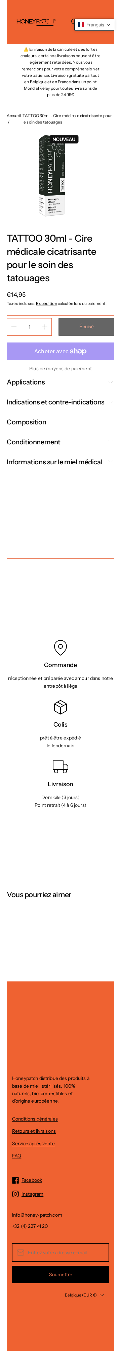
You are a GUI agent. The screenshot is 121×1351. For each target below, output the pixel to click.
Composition (26, 422)
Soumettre (60, 1274)
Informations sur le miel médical (54, 462)
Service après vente (33, 1143)
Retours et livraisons (34, 1131)
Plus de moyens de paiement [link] (60, 369)
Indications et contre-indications (56, 402)
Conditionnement (34, 442)
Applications (26, 382)
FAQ (16, 1156)
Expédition (46, 303)
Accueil (14, 115)
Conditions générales (35, 1119)
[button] (94, 24)
